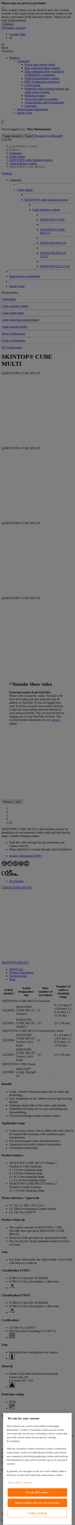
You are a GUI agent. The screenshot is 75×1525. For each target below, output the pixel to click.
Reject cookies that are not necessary (37, 1502)
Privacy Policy (15, 1482)
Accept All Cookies (37, 1492)
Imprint (28, 1482)
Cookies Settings (37, 1513)
